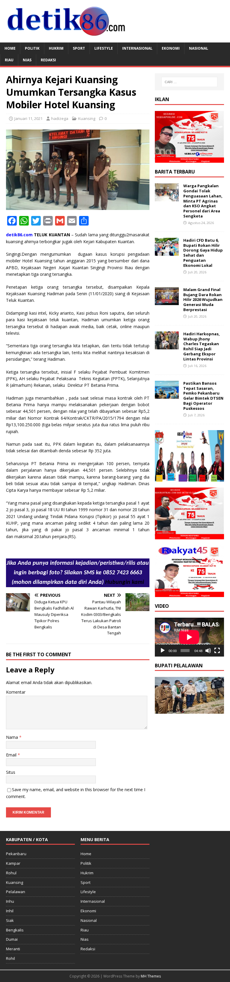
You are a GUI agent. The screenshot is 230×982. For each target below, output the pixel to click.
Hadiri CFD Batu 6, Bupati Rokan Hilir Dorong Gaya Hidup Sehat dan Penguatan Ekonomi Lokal (203, 252)
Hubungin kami (124, 582)
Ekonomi (171, 48)
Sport (79, 48)
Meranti (13, 948)
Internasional (137, 48)
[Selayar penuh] (217, 651)
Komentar (15, 692)
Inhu (10, 901)
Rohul (11, 873)
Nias (27, 60)
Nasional (198, 48)
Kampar (13, 863)
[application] (189, 637)
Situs (10, 772)
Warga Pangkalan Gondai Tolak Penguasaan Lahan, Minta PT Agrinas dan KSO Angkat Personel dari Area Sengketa (203, 201)
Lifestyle (103, 48)
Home (10, 48)
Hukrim (56, 48)
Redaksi (48, 60)
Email (12, 755)
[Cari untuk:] (189, 82)
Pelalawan (15, 891)
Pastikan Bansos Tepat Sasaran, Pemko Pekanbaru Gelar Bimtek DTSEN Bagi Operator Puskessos (203, 395)
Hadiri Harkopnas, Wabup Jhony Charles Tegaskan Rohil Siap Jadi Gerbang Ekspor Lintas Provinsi (201, 346)
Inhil (9, 911)
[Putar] (163, 651)
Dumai (12, 939)
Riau (9, 60)
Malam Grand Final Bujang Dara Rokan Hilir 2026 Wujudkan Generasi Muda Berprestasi (203, 300)
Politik (32, 48)
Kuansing (86, 118)
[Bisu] (208, 651)
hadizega (59, 118)
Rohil (10, 958)
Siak (10, 920)
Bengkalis (15, 930)
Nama (12, 737)
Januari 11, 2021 (28, 118)
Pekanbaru (16, 853)
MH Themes (151, 976)
